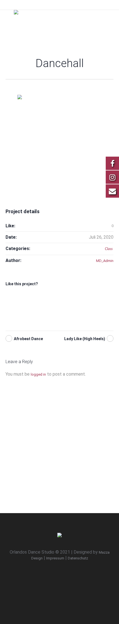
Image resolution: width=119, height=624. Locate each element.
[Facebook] (60, 573)
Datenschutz (78, 558)
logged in (38, 374)
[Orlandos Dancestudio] (59, 20)
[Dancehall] (59, 140)
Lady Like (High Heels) (84, 339)
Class (109, 249)
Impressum (55, 558)
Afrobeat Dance (28, 339)
